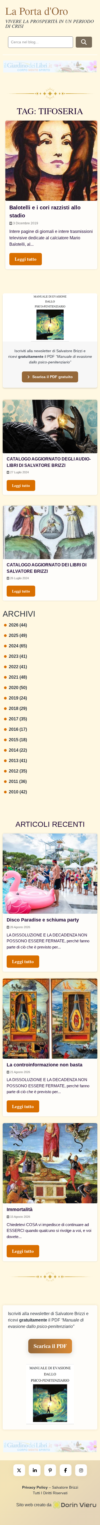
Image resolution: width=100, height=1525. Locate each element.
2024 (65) (18, 646)
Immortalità (20, 1209)
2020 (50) (18, 687)
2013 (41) (18, 760)
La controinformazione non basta (44, 1064)
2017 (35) (18, 719)
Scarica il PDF (50, 1346)
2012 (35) (18, 771)
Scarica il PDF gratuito (52, 377)
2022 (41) (18, 666)
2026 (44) (18, 625)
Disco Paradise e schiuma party (43, 920)
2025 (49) (18, 635)
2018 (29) (18, 708)
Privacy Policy (35, 1487)
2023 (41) (18, 656)
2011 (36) (18, 781)
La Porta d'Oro (36, 10)
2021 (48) (18, 677)
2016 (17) (18, 729)
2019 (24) (18, 698)
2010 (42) (18, 792)
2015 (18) (18, 739)
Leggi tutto (21, 485)
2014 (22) (18, 750)
